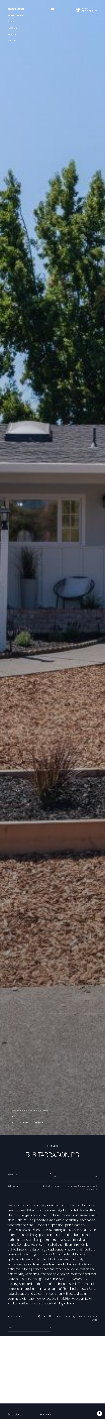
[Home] (86, 10)
